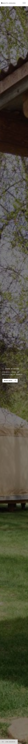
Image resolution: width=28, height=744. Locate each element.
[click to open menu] (24, 3)
